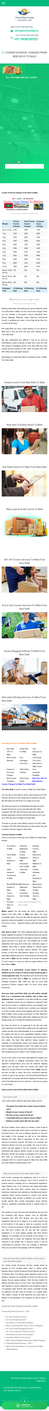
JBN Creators (22, 1388)
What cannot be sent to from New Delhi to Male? (21, 1174)
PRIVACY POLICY (32, 1378)
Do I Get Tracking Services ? (16, 1317)
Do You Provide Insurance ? (16, 1320)
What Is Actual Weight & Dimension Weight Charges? (26, 1340)
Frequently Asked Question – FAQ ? (19, 1343)
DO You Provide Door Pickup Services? (20, 1332)
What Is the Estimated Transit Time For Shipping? (24, 1326)
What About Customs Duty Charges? (20, 1335)
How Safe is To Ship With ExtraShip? (19, 1323)
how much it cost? (10, 1097)
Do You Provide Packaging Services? (20, 1329)
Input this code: (11, 163)
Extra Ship (7, 1388)
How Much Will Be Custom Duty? (18, 1337)
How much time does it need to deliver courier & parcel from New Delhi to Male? (23, 1259)
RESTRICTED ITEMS (18, 1378)
